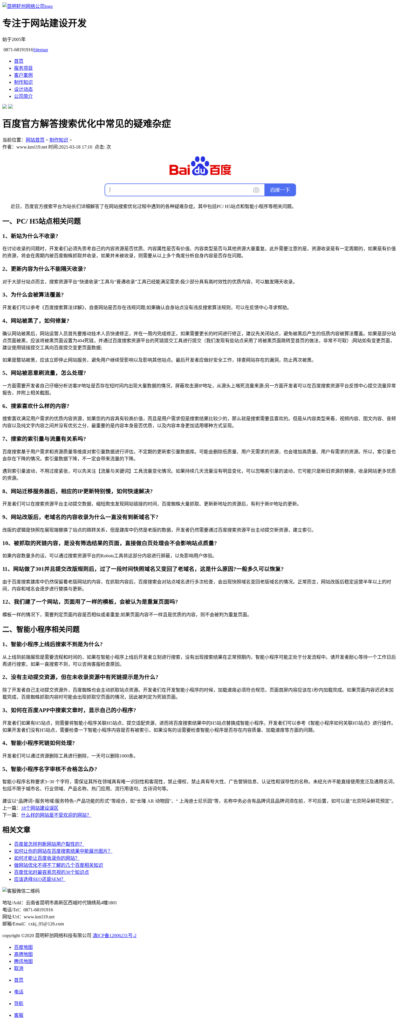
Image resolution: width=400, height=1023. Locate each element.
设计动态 (23, 89)
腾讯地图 (23, 961)
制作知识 (23, 82)
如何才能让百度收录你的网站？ (47, 858)
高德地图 (23, 954)
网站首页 (35, 139)
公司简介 (23, 96)
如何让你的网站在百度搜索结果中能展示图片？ (63, 851)
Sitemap (40, 49)
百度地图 (23, 947)
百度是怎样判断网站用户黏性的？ (49, 844)
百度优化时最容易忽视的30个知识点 (51, 872)
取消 (18, 968)
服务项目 (23, 68)
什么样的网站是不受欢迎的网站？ (56, 815)
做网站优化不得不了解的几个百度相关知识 (58, 865)
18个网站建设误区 (40, 808)
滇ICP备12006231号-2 (114, 935)
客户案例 (23, 75)
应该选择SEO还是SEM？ (40, 879)
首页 (18, 61)
